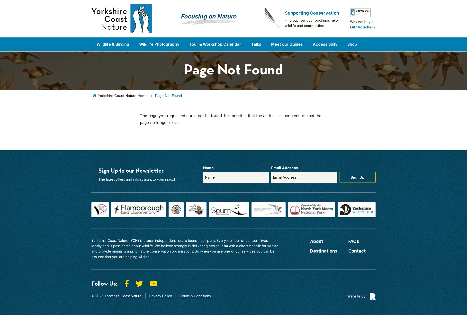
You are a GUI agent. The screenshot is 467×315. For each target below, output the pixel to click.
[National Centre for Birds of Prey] (100, 209)
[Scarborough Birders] (176, 209)
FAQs (353, 241)
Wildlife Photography (159, 44)
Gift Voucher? (363, 27)
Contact (357, 251)
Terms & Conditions (195, 296)
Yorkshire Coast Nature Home (123, 95)
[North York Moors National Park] (311, 209)
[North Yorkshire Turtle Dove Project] (196, 209)
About (316, 241)
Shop (352, 44)
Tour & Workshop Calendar (215, 44)
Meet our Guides (287, 44)
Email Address (284, 168)
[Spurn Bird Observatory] (229, 209)
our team (252, 240)
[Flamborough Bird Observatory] (138, 209)
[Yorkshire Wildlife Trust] (357, 209)
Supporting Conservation (312, 13)
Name (208, 168)
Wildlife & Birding (113, 44)
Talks (256, 44)
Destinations (323, 251)
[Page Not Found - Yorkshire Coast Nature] (121, 18)
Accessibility (325, 44)
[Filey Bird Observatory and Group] (268, 209)
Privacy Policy (160, 296)
